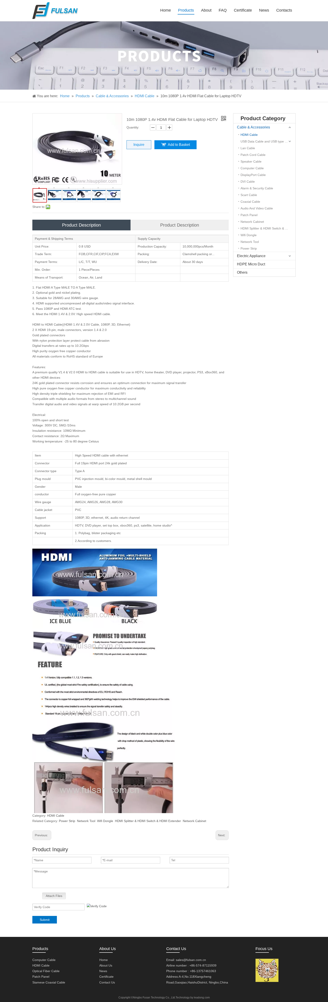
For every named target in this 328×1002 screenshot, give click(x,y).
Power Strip (67, 821)
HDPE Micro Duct (251, 264)
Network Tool (86, 821)
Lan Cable (248, 148)
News (103, 971)
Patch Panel (249, 215)
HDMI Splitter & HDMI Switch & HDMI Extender (148, 821)
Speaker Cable (251, 161)
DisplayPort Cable (253, 175)
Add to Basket (179, 145)
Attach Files (54, 896)
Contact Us (107, 982)
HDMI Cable (55, 815)
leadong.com (202, 997)
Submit (45, 919)
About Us (105, 965)
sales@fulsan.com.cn (191, 960)
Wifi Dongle (105, 821)
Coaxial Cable (250, 201)
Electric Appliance (251, 256)
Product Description (81, 225)
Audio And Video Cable (257, 208)
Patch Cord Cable (253, 155)
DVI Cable (248, 181)
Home (103, 960)
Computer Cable (252, 168)
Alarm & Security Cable (257, 188)
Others (242, 272)
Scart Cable (249, 195)
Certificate (106, 976)
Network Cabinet (194, 821)
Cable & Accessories (253, 127)
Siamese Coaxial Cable (48, 982)
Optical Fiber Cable (46, 971)
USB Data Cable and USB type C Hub (267, 141)
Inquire (138, 145)
